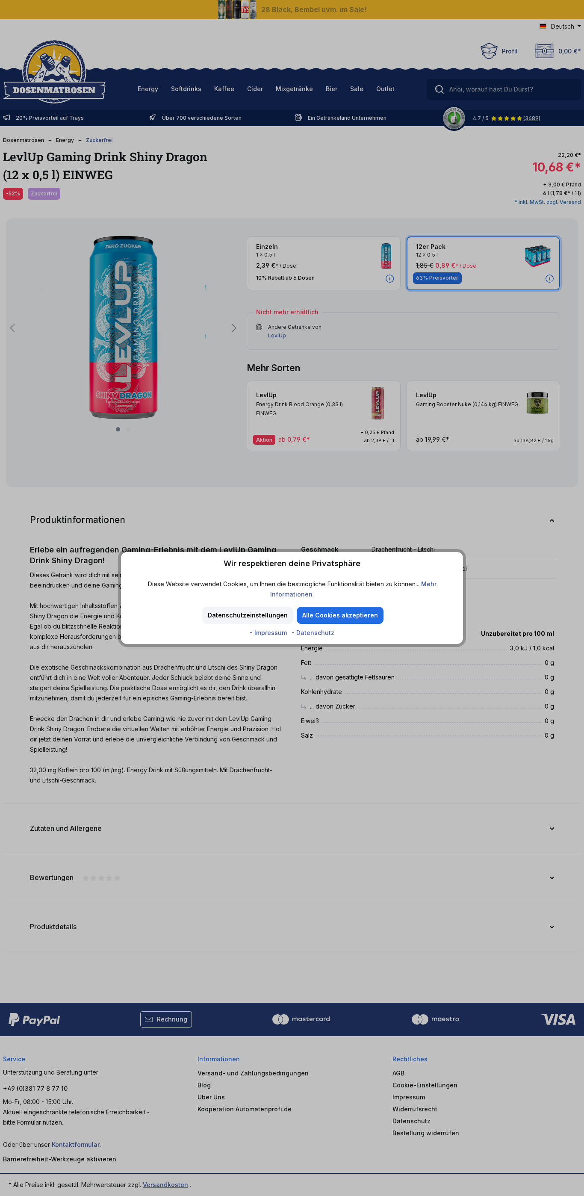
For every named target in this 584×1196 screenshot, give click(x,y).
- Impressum (269, 632)
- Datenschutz (313, 632)
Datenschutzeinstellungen (248, 615)
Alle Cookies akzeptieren (340, 615)
